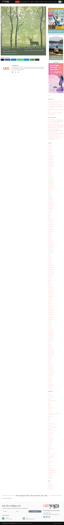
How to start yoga (51, 423)
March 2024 (50, 197)
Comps (49, 409)
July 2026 (49, 147)
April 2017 (50, 326)
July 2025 (49, 168)
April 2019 (50, 283)
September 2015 (51, 355)
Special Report (50, 448)
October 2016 (50, 337)
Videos (49, 463)
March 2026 (50, 154)
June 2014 (50, 377)
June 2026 (50, 148)
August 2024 (50, 188)
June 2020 (50, 278)
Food (49, 421)
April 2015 (50, 362)
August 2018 (50, 298)
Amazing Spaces (51, 397)
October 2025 (50, 163)
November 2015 (51, 353)
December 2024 (51, 181)
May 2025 (50, 172)
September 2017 (51, 317)
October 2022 (50, 228)
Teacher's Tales (51, 456)
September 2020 (51, 272)
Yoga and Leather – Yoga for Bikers (56, 127)
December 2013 (51, 386)
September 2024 (51, 186)
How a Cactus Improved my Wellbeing (55, 104)
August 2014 (50, 375)
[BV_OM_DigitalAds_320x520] (56, 48)
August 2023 (50, 210)
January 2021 (50, 265)
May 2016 (50, 344)
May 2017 (50, 325)
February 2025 (50, 177)
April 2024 (50, 195)
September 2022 (51, 229)
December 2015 (51, 352)
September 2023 (51, 208)
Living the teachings (52, 427)
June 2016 (50, 343)
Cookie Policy (19, 523)
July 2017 (49, 321)
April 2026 (50, 152)
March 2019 (50, 285)
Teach (49, 452)
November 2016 (51, 335)
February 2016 (50, 350)
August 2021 (50, 253)
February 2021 (50, 263)
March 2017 (50, 328)
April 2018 (50, 305)
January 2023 (50, 222)
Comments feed (51, 486)
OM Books (50, 441)
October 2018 (50, 294)
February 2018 (50, 308)
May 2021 (50, 258)
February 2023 (50, 220)
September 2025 (51, 165)
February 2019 (50, 287)
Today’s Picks (50, 457)
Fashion (49, 420)
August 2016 (50, 341)
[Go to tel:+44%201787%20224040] (11, 518)
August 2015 (50, 357)
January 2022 (50, 244)
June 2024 (50, 192)
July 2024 (49, 190)
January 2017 (50, 332)
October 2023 (50, 206)
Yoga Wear (50, 477)
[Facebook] (12, 72)
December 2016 (51, 334)
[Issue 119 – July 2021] (56, 18)
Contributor (50, 411)
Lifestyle (49, 425)
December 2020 (51, 267)
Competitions (50, 408)
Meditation (50, 434)
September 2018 (51, 296)
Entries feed (50, 485)
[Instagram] (15, 72)
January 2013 (50, 387)
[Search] (62, 1)
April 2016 (50, 346)
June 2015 (50, 359)
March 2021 (50, 262)
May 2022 (50, 237)
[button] (35, 511)
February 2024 (50, 199)
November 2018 (51, 292)
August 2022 (50, 231)
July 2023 (49, 211)
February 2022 (50, 242)
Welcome (49, 465)
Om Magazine (14, 65)
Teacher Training (51, 454)
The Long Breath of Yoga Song (54, 133)
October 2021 (50, 249)
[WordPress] (18, 72)
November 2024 (51, 183)
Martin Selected (51, 432)
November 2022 (51, 226)
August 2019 (50, 280)
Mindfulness (50, 438)
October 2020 (50, 271)
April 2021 (50, 260)
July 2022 (49, 233)
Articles (49, 402)
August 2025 (50, 166)
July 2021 (49, 254)
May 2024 (50, 193)
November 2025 (51, 161)
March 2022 (50, 240)
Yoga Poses (50, 474)
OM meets (50, 445)
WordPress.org (51, 488)
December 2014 (51, 370)
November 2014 (51, 371)
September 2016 (51, 339)
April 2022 (50, 238)
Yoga (49, 466)
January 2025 (50, 179)
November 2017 (51, 314)
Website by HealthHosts (57, 523)
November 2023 (51, 204)
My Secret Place (51, 439)
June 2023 (50, 213)
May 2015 (50, 361)
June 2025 (50, 170)
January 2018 (50, 310)
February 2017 (50, 330)
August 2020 (50, 274)
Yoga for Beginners (51, 472)
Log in (49, 483)
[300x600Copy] (56, 78)
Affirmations (50, 395)
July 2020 (49, 276)
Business (49, 406)
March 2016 (50, 348)
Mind (49, 436)
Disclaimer (31, 523)
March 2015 (50, 364)
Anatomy (49, 399)
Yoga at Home (50, 468)
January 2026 (50, 157)
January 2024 (50, 201)
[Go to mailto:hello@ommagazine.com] (32, 518)
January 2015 (50, 368)
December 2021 (51, 245)
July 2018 (49, 299)
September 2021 (51, 251)
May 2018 (50, 303)
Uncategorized (51, 461)
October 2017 (50, 316)
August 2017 (50, 319)
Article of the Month (52, 400)
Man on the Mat (51, 430)
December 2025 (51, 159)
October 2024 (50, 184)
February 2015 (50, 366)
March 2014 (50, 382)
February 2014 (50, 384)
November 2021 (51, 247)
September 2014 (51, 373)
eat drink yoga (50, 416)
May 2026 (50, 150)
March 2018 (50, 307)
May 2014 (50, 379)
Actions (49, 393)
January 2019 (50, 289)
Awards (49, 404)
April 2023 (50, 217)
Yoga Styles (50, 475)
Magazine (50, 429)
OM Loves (50, 443)
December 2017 (51, 312)
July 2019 (49, 281)
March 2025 (50, 175)
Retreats (49, 447)
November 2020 (51, 269)
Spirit (49, 450)
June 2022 (50, 235)
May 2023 (50, 215)
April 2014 (50, 380)
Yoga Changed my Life (52, 470)
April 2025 (50, 174)
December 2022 (51, 224)
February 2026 (50, 156)
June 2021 (50, 256)
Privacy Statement (25, 523)
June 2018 (50, 301)
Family (49, 418)
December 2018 (51, 290)
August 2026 (50, 145)
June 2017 (50, 323)
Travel (49, 459)
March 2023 (50, 219)
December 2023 (51, 202)
